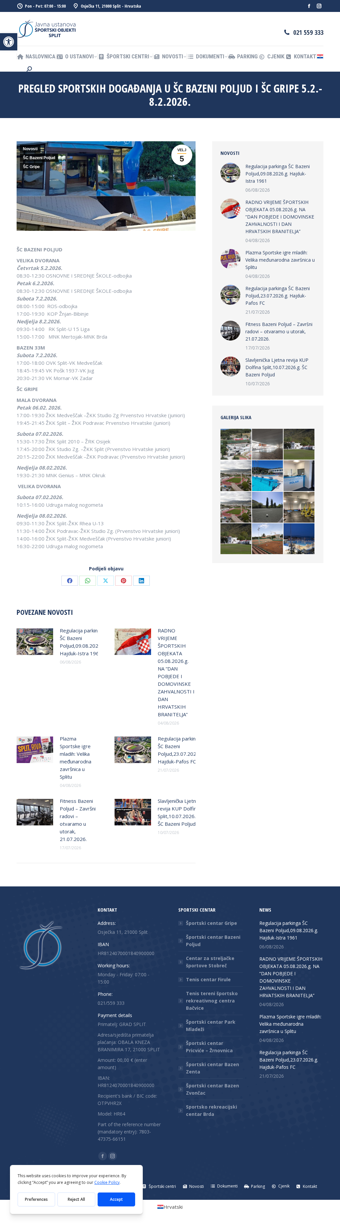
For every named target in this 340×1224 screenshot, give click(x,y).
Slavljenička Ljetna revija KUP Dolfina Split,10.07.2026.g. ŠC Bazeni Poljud (179, 812)
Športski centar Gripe (211, 923)
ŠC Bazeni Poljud (39, 158)
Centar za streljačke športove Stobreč (210, 962)
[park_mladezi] (236, 444)
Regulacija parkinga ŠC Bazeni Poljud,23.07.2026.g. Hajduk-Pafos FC (181, 750)
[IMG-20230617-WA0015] (299, 476)
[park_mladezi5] (236, 476)
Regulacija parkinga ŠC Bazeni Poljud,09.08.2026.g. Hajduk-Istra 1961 (83, 642)
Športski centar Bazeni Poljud (213, 940)
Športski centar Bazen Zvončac (212, 1089)
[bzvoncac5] (268, 476)
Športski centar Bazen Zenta (212, 1068)
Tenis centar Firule (208, 979)
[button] (8, 41)
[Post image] (35, 641)
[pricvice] (236, 539)
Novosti (30, 149)
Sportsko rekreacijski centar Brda (211, 1110)
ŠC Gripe (31, 166)
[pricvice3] (268, 507)
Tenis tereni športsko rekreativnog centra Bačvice (212, 1000)
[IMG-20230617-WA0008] (299, 507)
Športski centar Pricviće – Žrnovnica (209, 1047)
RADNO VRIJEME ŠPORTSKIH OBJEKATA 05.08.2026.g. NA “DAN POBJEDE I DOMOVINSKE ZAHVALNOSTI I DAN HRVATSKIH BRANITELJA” (176, 672)
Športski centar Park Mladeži (210, 1025)
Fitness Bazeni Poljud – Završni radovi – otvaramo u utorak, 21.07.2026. (78, 820)
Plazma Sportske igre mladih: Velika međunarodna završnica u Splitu (75, 757)
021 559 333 (308, 32)
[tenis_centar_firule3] (268, 539)
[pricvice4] (299, 444)
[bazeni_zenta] (299, 539)
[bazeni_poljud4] (268, 444)
